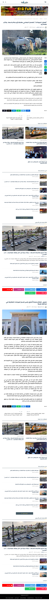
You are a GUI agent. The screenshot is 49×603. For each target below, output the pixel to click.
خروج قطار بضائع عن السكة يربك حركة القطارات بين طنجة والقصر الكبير (36, 143)
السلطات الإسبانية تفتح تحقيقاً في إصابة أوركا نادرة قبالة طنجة (26, 270)
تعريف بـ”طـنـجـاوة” (38, 598)
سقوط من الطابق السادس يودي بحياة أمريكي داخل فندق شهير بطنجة (24, 263)
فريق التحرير (17, 598)
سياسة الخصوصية (30, 598)
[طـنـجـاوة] (24, 2)
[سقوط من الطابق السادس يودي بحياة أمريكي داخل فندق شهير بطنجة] (43, 265)
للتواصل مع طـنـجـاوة (9, 598)
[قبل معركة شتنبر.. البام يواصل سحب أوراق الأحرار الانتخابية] (36, 152)
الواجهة (45, 250)
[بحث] (3, 2)
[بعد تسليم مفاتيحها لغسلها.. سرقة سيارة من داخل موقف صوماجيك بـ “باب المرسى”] (13, 133)
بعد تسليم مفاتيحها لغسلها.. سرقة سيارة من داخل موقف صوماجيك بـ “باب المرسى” (13, 143)
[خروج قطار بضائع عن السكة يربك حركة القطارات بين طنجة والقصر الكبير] (36, 133)
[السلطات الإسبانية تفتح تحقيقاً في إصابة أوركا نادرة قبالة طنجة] (43, 272)
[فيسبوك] (45, 61)
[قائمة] (45, 2)
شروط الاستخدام (23, 598)
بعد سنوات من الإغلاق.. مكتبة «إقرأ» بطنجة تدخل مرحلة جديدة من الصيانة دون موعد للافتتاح (21, 203)
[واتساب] (45, 67)
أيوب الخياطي (38, 27)
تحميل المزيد (25, 217)
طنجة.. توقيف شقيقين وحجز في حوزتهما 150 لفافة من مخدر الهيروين (35, 414)
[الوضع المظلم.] (5, 2)
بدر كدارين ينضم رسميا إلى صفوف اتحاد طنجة (35, 118)
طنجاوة (42, 256)
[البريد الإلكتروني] (45, 73)
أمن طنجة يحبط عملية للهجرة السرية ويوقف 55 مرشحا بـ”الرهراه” (14, 118)
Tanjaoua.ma (23, 595)
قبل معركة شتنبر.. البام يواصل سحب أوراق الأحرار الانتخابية (37, 162)
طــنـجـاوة (39, 307)
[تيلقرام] (45, 70)
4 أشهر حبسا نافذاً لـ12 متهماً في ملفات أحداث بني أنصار (27, 209)
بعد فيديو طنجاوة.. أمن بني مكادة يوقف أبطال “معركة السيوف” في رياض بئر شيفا (13, 414)
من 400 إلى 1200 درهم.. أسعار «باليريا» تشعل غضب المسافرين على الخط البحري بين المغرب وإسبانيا (22, 196)
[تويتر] (45, 64)
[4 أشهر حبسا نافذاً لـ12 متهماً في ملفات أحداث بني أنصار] (43, 210)
